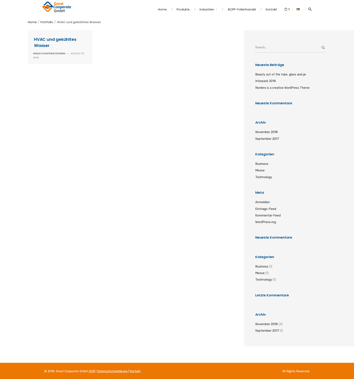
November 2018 (266, 132)
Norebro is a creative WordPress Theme (282, 88)
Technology (263, 177)
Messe (260, 170)
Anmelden (262, 202)
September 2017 (267, 139)
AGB (92, 371)
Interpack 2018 (265, 81)
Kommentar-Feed (268, 215)
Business (261, 164)
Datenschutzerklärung (112, 371)
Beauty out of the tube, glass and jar (280, 74)
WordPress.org (265, 222)
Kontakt (135, 371)
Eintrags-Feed (265, 209)
